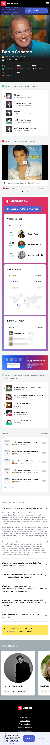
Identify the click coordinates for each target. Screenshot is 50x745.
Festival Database (25, 727)
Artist (19, 226)
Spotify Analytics (25, 731)
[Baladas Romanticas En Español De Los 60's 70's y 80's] (9, 397)
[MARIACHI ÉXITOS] (9, 405)
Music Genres (25, 717)
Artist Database (25, 724)
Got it (29, 738)
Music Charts (25, 721)
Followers (40, 328)
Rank (10, 226)
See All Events (9, 487)
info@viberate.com (11, 631)
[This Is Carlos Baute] (9, 422)
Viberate (9, 3)
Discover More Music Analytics (22, 209)
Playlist (11, 328)
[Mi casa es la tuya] (9, 413)
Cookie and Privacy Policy (11, 742)
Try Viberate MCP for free (36, 11)
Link (29, 333)
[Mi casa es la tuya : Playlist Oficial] (9, 388)
